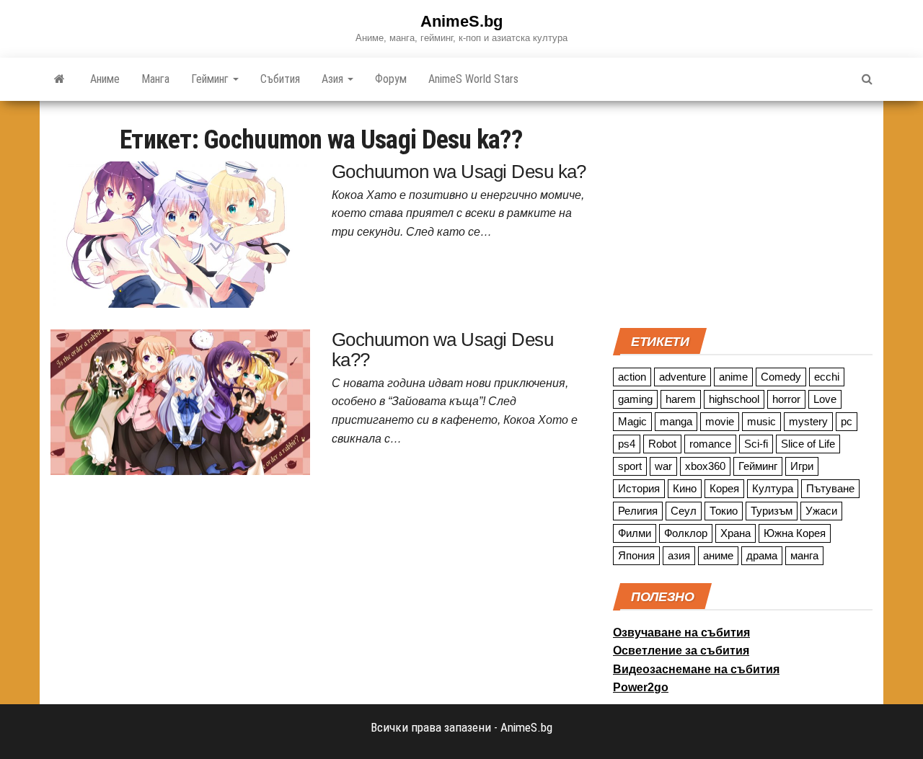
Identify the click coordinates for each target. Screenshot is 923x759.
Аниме (105, 79)
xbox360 (705, 466)
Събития (280, 79)
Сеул (684, 511)
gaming (635, 399)
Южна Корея (795, 533)
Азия (334, 79)
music (761, 421)
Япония (636, 555)
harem (681, 399)
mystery (808, 421)
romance (710, 444)
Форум (391, 79)
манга (804, 555)
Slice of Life (808, 444)
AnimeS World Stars (473, 79)
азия (679, 555)
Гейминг (211, 79)
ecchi (826, 376)
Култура (772, 488)
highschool (734, 399)
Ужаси (821, 511)
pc (846, 421)
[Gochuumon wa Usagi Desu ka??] (180, 401)
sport (630, 466)
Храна (735, 533)
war (663, 466)
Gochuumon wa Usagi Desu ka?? (442, 350)
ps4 (626, 444)
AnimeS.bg (461, 21)
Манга (155, 79)
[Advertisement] (743, 213)
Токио (724, 511)
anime (733, 376)
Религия (638, 511)
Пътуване (830, 488)
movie (719, 421)
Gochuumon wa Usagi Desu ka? (459, 171)
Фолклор (685, 533)
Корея (724, 488)
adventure (682, 376)
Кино (685, 488)
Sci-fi (756, 444)
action (632, 376)
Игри (801, 466)
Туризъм (771, 511)
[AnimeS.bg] (59, 79)
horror (786, 399)
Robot (662, 444)
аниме (718, 555)
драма (761, 555)
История (639, 488)
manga (676, 421)
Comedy (781, 376)
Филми (634, 533)
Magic (632, 421)
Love (824, 399)
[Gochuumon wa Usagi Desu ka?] (180, 233)
